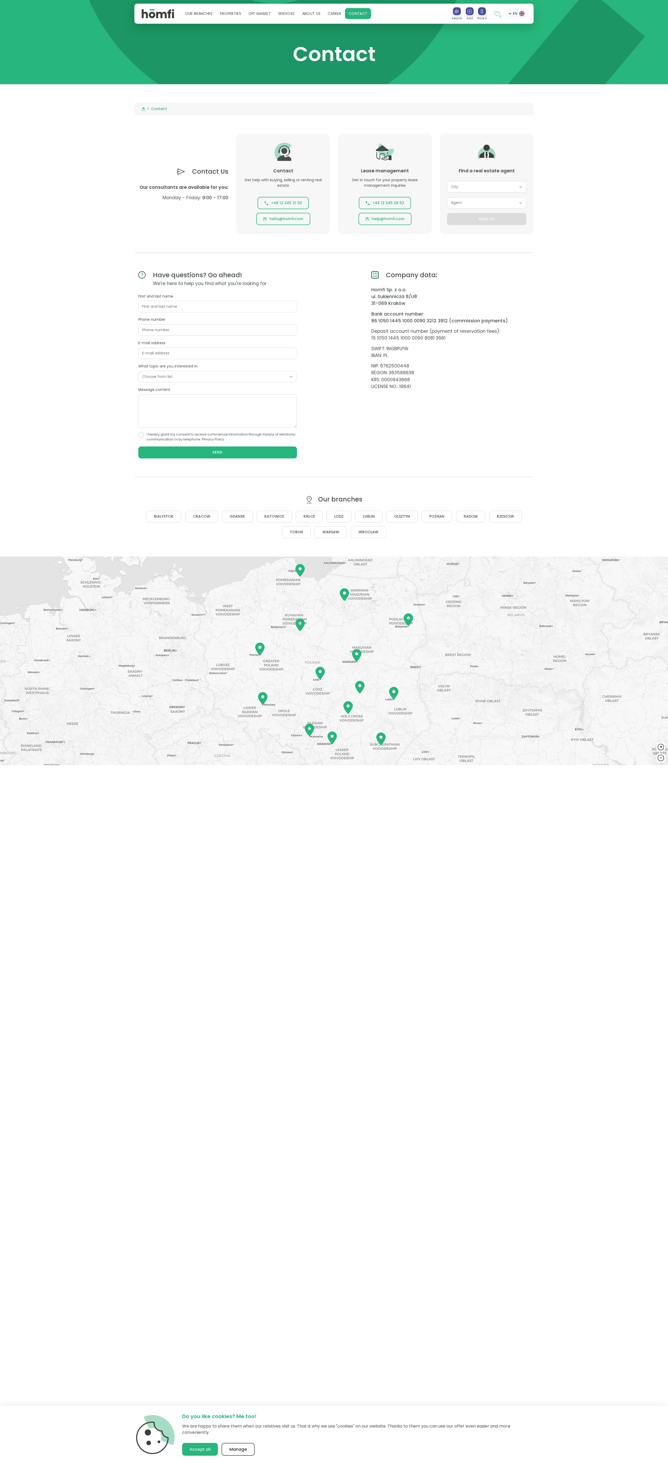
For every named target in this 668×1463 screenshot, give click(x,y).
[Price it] (482, 11)
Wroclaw (368, 532)
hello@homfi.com (286, 218)
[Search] (457, 11)
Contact (358, 13)
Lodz (339, 516)
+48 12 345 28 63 (388, 202)
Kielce (309, 516)
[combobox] (486, 187)
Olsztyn (402, 516)
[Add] (470, 11)
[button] (198, 13)
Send (217, 452)
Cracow (201, 516)
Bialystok (164, 516)
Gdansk (237, 516)
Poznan (436, 516)
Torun (296, 532)
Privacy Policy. (213, 439)
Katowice (274, 516)
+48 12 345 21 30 (286, 202)
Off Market (259, 13)
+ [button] (661, 747)
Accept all (200, 1449)
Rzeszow (505, 516)
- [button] (661, 758)
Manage (238, 1449)
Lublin (369, 516)
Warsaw (330, 532)
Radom (471, 516)
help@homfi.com (388, 218)
